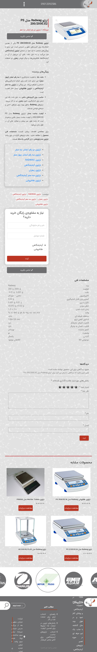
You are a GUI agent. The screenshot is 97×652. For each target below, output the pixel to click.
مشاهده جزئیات (71, 508)
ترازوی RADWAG (33, 160)
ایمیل (86, 425)
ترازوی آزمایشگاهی (32, 165)
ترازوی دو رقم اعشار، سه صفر (30, 29)
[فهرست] (25, 4)
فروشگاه (45, 29)
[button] (57, 20)
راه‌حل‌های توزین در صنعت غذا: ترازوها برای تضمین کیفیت (47, 626)
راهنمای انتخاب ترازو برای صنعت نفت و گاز (47, 617)
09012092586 (48, 4)
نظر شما (85, 391)
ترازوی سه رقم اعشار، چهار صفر (27, 155)
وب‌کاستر (44, 648)
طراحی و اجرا (52, 648)
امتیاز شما (84, 387)
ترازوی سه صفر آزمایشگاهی (29, 175)
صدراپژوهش (78, 585)
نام (87, 413)
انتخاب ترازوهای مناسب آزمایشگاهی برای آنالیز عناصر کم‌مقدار (47, 636)
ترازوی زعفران (35, 170)
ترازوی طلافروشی (33, 180)
